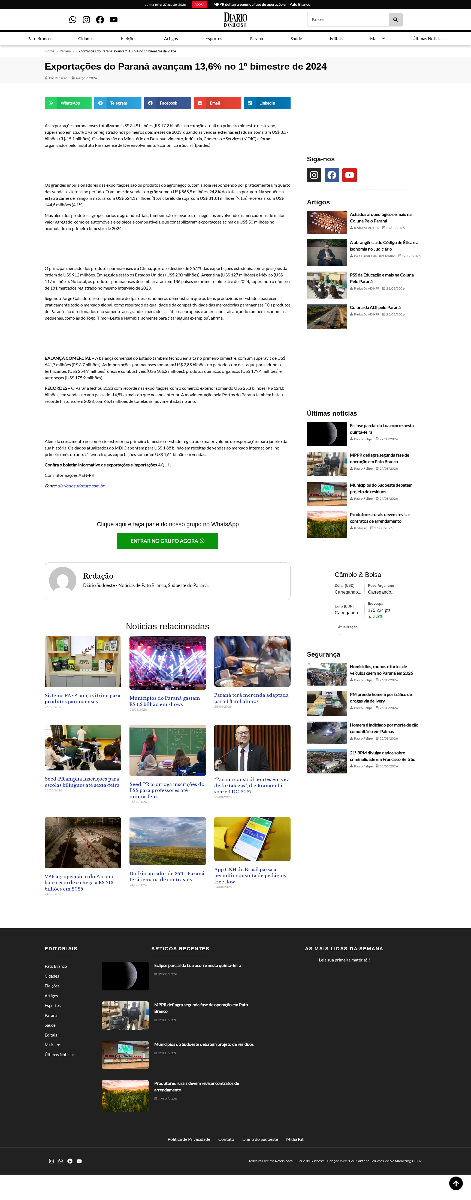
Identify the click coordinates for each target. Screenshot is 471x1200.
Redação (360, 528)
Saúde (50, 1025)
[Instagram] (86, 20)
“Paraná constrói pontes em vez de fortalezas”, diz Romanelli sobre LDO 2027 (251, 785)
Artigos (51, 995)
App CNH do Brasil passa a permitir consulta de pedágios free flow (250, 876)
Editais (51, 1034)
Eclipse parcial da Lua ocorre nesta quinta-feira (197, 965)
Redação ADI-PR (366, 228)
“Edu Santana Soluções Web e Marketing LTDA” (385, 1161)
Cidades (52, 975)
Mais (49, 1044)
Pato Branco (56, 966)
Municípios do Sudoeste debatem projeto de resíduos (204, 1044)
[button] (68, 103)
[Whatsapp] (73, 20)
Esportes (53, 1005)
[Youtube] (114, 20)
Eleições (52, 985)
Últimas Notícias (60, 1054)
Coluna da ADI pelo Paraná (375, 307)
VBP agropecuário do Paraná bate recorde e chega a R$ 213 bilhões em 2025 (79, 883)
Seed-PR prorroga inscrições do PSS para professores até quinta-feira (166, 790)
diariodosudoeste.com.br (81, 485)
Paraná (65, 51)
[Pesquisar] (395, 19)
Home (49, 51)
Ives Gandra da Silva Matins (374, 256)
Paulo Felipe (363, 439)
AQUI (163, 464)
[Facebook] (100, 20)
